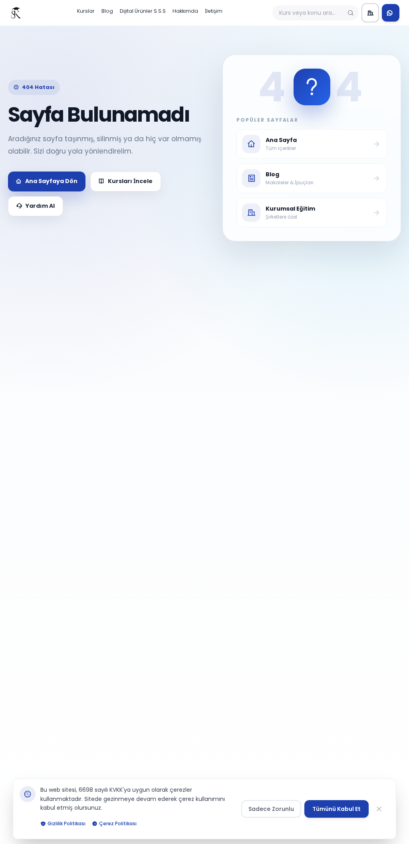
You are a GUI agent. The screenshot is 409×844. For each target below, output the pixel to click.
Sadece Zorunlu (271, 809)
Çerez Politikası (118, 823)
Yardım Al (40, 206)
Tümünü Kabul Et (336, 809)
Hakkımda (185, 11)
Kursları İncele (130, 181)
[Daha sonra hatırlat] (380, 809)
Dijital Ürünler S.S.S (143, 11)
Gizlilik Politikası (66, 823)
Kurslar (86, 11)
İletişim (213, 11)
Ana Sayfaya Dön (51, 181)
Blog (107, 11)
